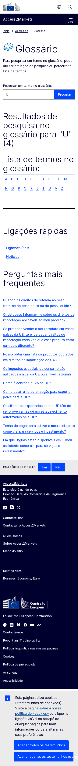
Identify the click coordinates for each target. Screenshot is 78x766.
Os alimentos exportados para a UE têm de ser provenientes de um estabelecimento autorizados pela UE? (37, 411)
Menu (70, 22)
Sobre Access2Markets (20, 543)
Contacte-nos (13, 632)
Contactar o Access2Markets (24, 525)
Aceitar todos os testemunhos (41, 745)
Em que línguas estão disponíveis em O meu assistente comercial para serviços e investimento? (37, 445)
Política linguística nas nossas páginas (30, 648)
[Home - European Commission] (30, 603)
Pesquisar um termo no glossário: (27, 85)
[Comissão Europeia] (11, 6)
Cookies (8, 656)
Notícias (12, 257)
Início (6, 30)
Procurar (69, 7)
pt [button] (59, 7)
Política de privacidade (19, 664)
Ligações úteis (17, 248)
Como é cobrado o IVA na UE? (27, 383)
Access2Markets (15, 483)
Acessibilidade (13, 680)
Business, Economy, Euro (21, 578)
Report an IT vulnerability (22, 640)
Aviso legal (10, 672)
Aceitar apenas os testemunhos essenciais (45, 756)
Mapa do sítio (13, 551)
